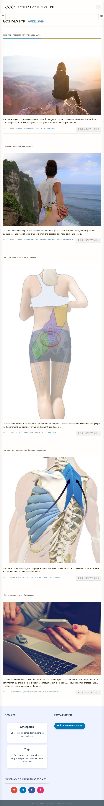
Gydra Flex (68, 803)
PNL (40, 128)
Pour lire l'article (88, 129)
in (23, 790)
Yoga (41, 432)
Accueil (6, 17)
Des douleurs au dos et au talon (19, 257)
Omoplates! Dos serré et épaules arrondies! (24, 450)
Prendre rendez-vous (70, 726)
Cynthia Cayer (28, 128)
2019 (11, 17)
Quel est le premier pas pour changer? (22, 35)
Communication (45, 239)
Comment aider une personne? (18, 146)
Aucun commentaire (52, 128)
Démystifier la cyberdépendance (18, 595)
